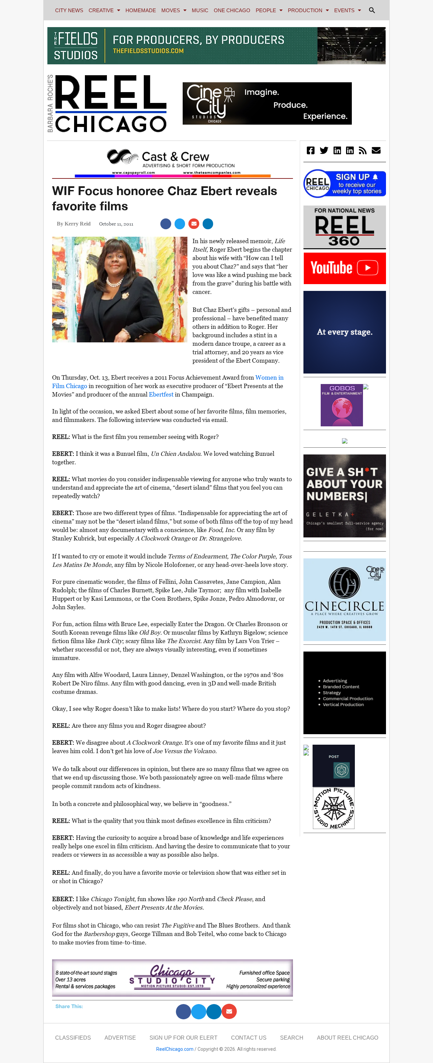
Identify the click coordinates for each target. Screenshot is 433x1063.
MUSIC (200, 10)
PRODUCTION (305, 10)
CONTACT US (249, 1038)
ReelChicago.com (174, 1049)
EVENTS (344, 10)
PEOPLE (266, 10)
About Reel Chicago (347, 1038)
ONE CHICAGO (232, 10)
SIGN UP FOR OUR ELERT (184, 1038)
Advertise (120, 1038)
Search (291, 1038)
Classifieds (73, 1038)
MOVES (170, 10)
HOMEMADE (141, 10)
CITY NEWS (69, 10)
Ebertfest (161, 394)
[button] (372, 10)
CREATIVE (101, 10)
